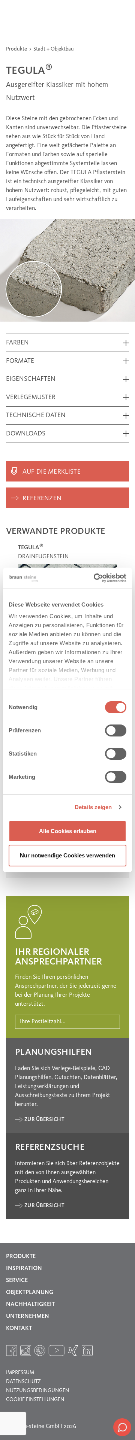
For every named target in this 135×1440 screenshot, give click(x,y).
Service (17, 1280)
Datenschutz (23, 1381)
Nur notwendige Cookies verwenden (67, 855)
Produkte (17, 49)
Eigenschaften (31, 379)
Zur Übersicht (44, 1119)
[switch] (115, 730)
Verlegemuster (31, 397)
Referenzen (42, 498)
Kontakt (19, 1328)
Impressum (20, 1372)
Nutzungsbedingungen (37, 1390)
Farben (17, 343)
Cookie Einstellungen (35, 1399)
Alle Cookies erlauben (67, 831)
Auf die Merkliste (51, 472)
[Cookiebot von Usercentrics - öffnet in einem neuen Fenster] (95, 578)
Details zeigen (93, 807)
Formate (20, 361)
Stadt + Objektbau (53, 49)
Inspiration (24, 1269)
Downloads (25, 434)
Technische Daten (36, 415)
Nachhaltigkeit (30, 1304)
